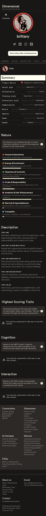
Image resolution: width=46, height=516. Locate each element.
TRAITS (36, 61)
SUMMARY (5, 61)
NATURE (15, 61)
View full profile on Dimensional (23, 53)
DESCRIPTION (25, 61)
